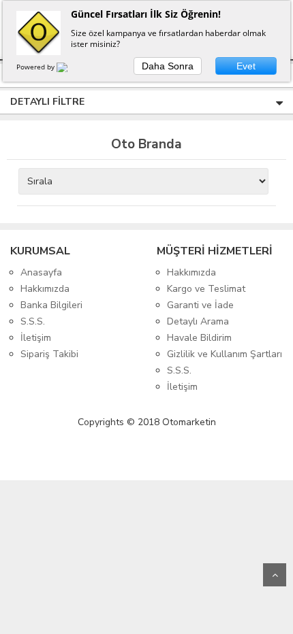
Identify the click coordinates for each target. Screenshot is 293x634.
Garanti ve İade (200, 305)
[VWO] (70, 69)
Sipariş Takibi (49, 354)
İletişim (35, 337)
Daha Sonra (168, 66)
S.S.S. (32, 321)
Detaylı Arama (198, 321)
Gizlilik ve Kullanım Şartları (224, 354)
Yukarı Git (274, 574)
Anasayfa (41, 272)
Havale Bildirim (199, 337)
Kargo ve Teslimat (206, 288)
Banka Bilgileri (51, 305)
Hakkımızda (45, 288)
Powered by (36, 66)
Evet (246, 66)
